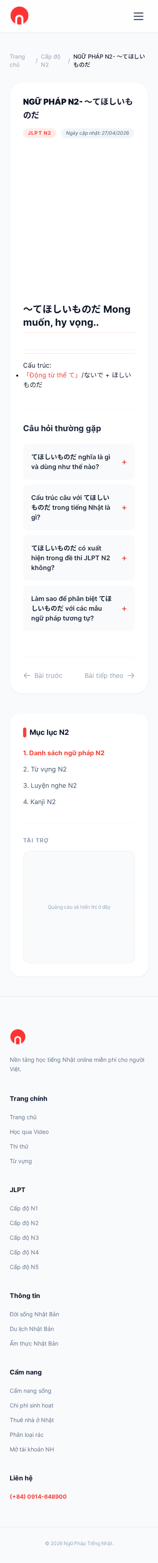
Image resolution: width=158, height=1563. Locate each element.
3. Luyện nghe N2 (50, 785)
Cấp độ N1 (24, 1208)
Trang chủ (17, 60)
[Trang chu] (19, 16)
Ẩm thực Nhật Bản (34, 1343)
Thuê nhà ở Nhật (32, 1419)
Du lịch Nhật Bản (32, 1328)
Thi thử (19, 1146)
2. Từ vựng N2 (45, 769)
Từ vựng (21, 1160)
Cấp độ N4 (24, 1252)
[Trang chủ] (79, 1037)
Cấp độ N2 (50, 60)
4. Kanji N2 (39, 802)
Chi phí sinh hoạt (31, 1405)
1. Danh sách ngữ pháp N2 (64, 753)
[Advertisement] (79, 220)
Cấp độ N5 (24, 1266)
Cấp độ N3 (24, 1237)
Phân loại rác (27, 1434)
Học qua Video (29, 1131)
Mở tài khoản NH (32, 1449)
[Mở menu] (138, 16)
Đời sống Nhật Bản (34, 1314)
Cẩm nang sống (30, 1390)
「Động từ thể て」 (52, 375)
